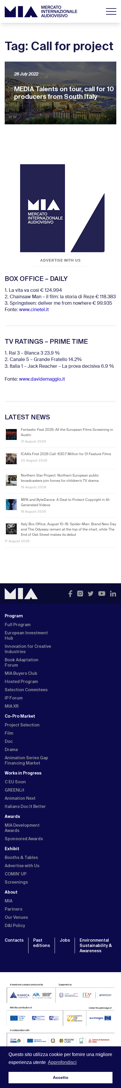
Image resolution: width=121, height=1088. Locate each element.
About (11, 892)
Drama (11, 749)
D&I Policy (15, 925)
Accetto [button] (60, 1077)
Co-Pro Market (20, 716)
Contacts (14, 940)
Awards (12, 816)
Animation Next (20, 798)
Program (14, 615)
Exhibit (12, 848)
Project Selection (22, 725)
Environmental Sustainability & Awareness (96, 945)
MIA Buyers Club (21, 673)
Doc (9, 741)
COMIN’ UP (15, 874)
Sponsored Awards (24, 838)
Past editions (41, 943)
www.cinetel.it (34, 310)
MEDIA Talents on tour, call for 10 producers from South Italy (64, 93)
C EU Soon (15, 781)
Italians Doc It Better (25, 806)
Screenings (16, 882)
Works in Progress (23, 773)
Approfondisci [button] (62, 1062)
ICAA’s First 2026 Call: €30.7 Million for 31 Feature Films (66, 454)
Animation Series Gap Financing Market (26, 760)
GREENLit (14, 790)
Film (9, 733)
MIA (8, 901)
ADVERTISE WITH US (60, 260)
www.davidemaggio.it (42, 379)
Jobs (65, 940)
